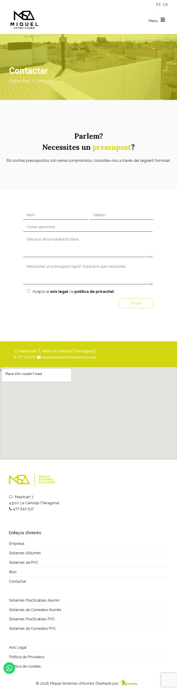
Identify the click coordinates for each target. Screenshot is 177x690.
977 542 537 (23, 509)
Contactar (17, 581)
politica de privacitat (94, 291)
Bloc (13, 572)
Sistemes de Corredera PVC (32, 628)
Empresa (16, 543)
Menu (154, 21)
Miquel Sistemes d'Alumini (72, 683)
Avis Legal (18, 647)
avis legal (59, 291)
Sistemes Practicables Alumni (34, 600)
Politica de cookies (25, 666)
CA (165, 4)
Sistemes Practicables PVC (32, 619)
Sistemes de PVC (23, 562)
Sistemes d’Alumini (25, 553)
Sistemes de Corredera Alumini (35, 610)
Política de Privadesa (26, 657)
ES (158, 4)
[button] (8, 682)
